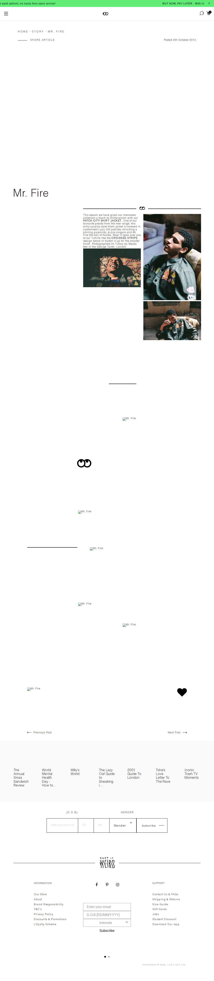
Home (23, 32)
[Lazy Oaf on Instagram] (117, 885)
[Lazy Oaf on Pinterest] (107, 885)
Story (38, 32)
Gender (127, 812)
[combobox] (106, 923)
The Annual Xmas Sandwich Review (21, 778)
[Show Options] (127, 923)
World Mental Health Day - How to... (49, 778)
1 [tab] (105, 957)
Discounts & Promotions (50, 919)
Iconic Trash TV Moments (192, 774)
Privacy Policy (43, 914)
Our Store (40, 894)
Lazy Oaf (173, 965)
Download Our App (166, 924)
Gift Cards (160, 909)
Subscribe (107, 930)
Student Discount (164, 919)
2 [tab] (109, 957)
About (38, 899)
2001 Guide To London (134, 774)
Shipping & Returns (166, 899)
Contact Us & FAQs (165, 894)
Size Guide (160, 904)
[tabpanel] (107, 914)
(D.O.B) (72, 812)
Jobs (156, 914)
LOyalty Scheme (45, 924)
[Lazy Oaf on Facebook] (96, 885)
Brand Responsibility (49, 904)
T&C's (38, 909)
